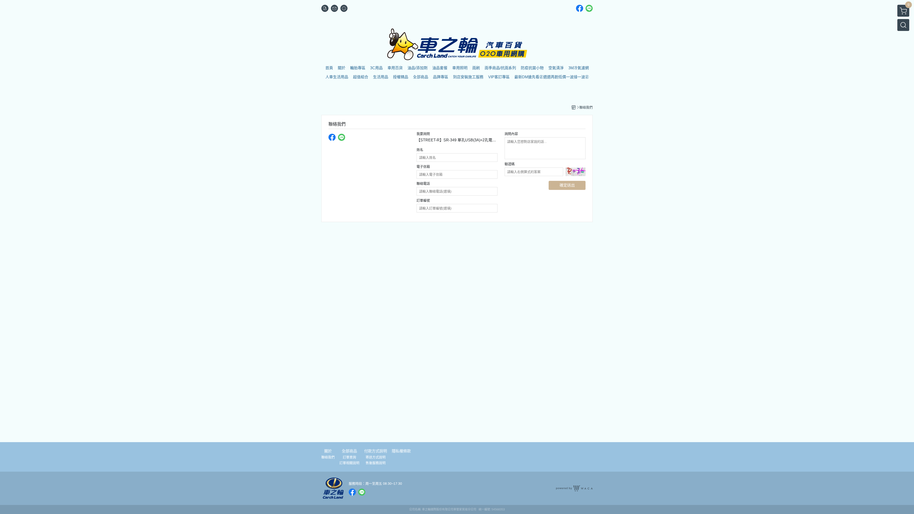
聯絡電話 (423, 183)
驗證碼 (510, 164)
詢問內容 (511, 134)
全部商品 (349, 451)
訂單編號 (423, 200)
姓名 (420, 150)
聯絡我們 (328, 457)
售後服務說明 (376, 463)
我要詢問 (423, 134)
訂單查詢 (349, 457)
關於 (328, 451)
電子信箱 (423, 166)
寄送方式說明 (376, 457)
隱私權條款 (401, 451)
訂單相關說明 (349, 463)
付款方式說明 (375, 451)
